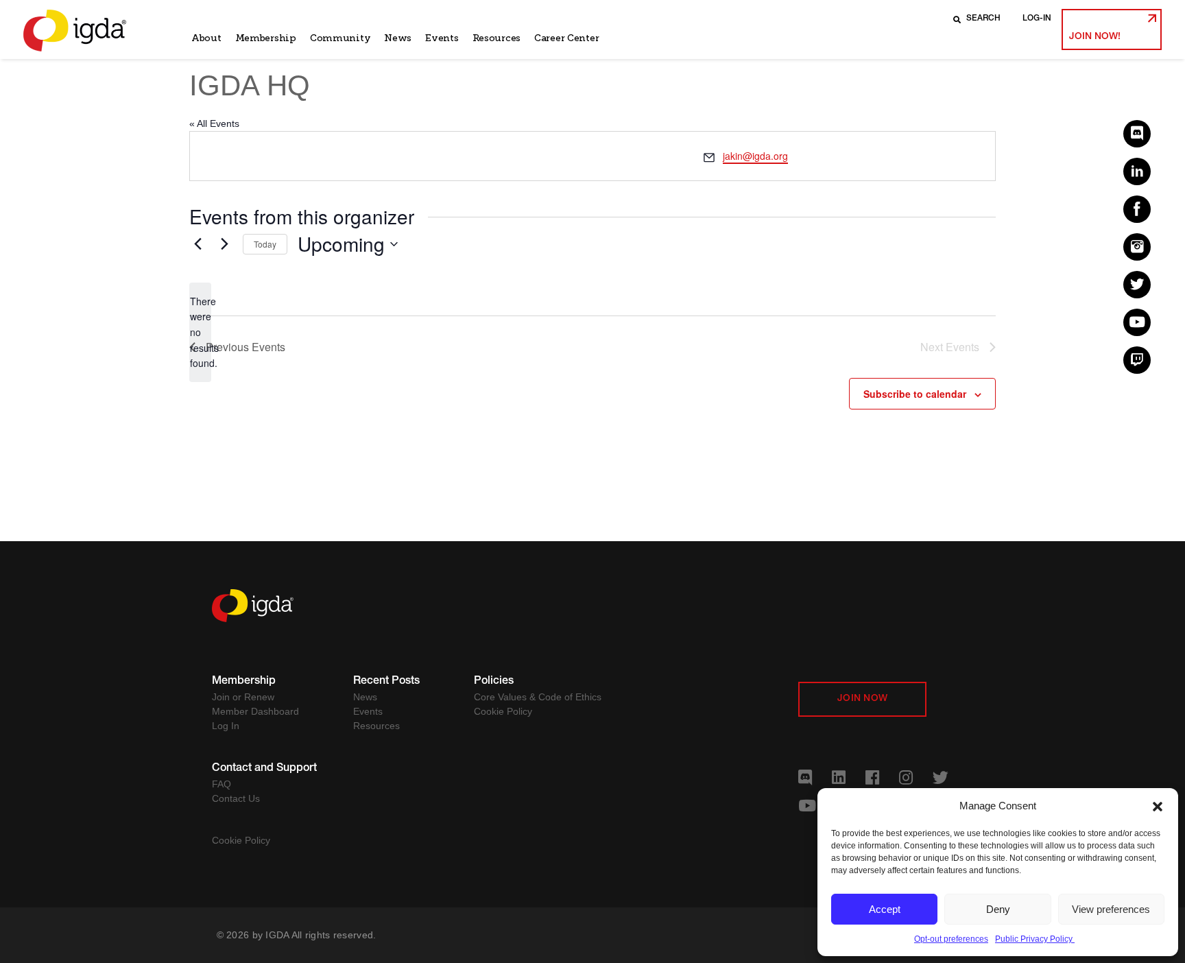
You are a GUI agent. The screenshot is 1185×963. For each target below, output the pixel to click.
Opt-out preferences (951, 939)
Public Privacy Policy (1035, 939)
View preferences (1111, 909)
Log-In (1036, 18)
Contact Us (236, 798)
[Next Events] (224, 244)
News (397, 38)
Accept (884, 909)
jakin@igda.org (755, 156)
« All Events (214, 123)
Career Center (566, 38)
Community (340, 38)
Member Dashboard (255, 711)
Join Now (862, 699)
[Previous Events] (197, 244)
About (206, 38)
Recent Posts (386, 681)
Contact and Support (264, 768)
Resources (496, 38)
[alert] (200, 332)
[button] (1157, 806)
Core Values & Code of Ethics (537, 696)
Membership (265, 38)
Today (265, 244)
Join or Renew (243, 696)
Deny (998, 909)
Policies (494, 681)
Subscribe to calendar (914, 394)
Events (441, 38)
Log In (225, 725)
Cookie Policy (503, 711)
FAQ (221, 783)
